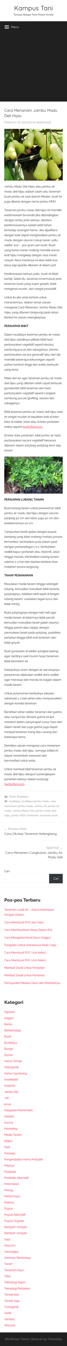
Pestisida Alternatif (16, 1178)
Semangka (11, 1251)
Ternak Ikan (11, 1294)
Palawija (9, 1153)
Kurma (8, 1122)
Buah (12, 796)
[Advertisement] (33, 68)
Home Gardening (15, 1073)
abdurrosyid (43, 122)
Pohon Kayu (12, 1196)
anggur (9, 1018)
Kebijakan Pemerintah (18, 1110)
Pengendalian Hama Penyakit (23, 1159)
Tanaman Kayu (14, 1270)
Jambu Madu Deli (23, 810)
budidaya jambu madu (35, 801)
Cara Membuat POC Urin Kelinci (25, 952)
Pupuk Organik (14, 1221)
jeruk (7, 1104)
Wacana (9, 1325)
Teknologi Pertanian (17, 1288)
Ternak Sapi (11, 1301)
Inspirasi (9, 1085)
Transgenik (11, 1307)
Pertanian (33, 815)
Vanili (7, 1313)
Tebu (7, 1276)
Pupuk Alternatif (14, 1214)
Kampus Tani (33, 8)
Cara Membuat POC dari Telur (24, 922)
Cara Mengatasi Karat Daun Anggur (27, 937)
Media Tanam (13, 1134)
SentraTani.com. (14, 784)
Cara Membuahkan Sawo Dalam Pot (28, 930)
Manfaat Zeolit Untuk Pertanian (24, 967)
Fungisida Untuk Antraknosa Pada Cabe (30, 945)
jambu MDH (18, 815)
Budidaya (22, 796)
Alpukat (9, 1012)
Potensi (9, 1202)
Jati (6, 1098)
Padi (7, 1147)
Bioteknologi (12, 1030)
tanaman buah (49, 815)
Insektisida (11, 1079)
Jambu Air (40, 806)
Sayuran (9, 1245)
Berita (8, 1024)
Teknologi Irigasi (14, 1282)
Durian (8, 1055)
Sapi (7, 1239)
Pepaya (9, 1165)
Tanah (8, 1264)
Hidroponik (11, 1067)
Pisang (8, 1190)
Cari (6, 871)
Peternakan (11, 1184)
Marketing (10, 1128)
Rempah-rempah (15, 1227)
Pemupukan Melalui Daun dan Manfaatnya (32, 983)
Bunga (8, 1048)
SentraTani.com (33, 427)
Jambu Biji (11, 1092)
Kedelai (9, 1116)
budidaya (15, 801)
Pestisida (10, 1171)
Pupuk (8, 1208)
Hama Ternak (13, 1061)
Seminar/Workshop (17, 1257)
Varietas (9, 1319)
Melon (8, 1141)
